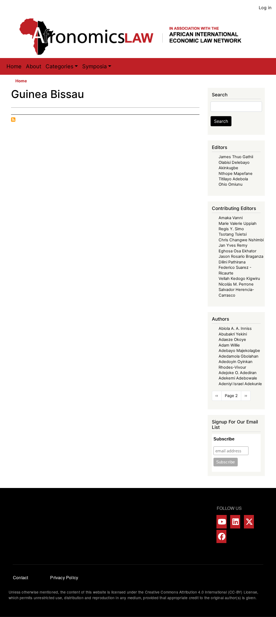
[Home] (136, 36)
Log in (265, 7)
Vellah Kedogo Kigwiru (239, 278)
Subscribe (223, 439)
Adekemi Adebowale (238, 378)
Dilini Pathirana (232, 262)
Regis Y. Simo (231, 228)
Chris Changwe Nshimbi (241, 240)
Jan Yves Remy (233, 245)
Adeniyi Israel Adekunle (240, 383)
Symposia (94, 66)
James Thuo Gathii (236, 156)
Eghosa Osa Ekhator (237, 251)
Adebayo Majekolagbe (239, 350)
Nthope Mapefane (236, 173)
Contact (20, 577)
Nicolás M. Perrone (236, 284)
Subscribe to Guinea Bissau (13, 119)
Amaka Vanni (231, 217)
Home (14, 66)
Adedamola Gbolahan (238, 356)
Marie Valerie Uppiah (238, 223)
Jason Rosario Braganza (241, 256)
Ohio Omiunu (230, 184)
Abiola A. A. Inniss (235, 328)
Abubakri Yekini (233, 334)
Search (221, 121)
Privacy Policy (64, 577)
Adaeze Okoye (232, 339)
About (33, 66)
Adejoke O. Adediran (238, 372)
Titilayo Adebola (233, 179)
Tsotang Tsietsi (233, 234)
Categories (59, 66)
